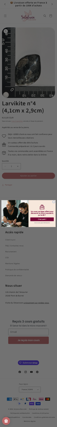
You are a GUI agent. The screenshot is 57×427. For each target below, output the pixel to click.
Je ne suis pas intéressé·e (42, 222)
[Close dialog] (54, 201)
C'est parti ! (42, 219)
